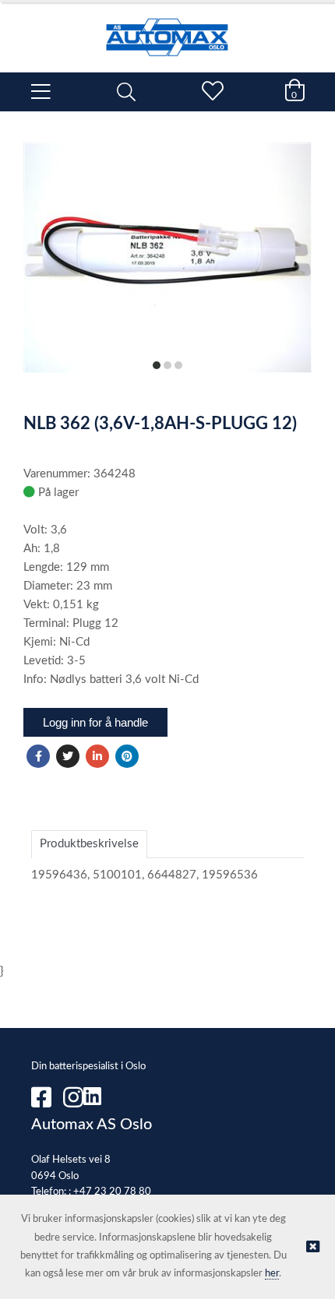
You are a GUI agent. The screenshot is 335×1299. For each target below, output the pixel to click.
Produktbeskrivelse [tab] (89, 844)
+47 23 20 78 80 (112, 1192)
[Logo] (167, 29)
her (272, 1274)
